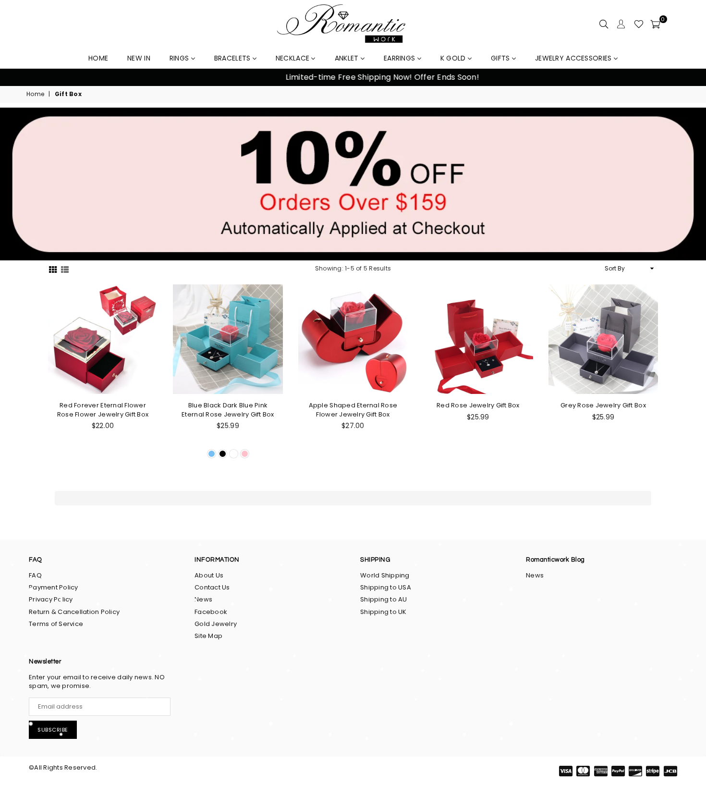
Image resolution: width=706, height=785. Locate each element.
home (98, 58)
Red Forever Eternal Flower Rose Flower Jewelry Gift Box (102, 409)
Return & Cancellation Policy (74, 611)
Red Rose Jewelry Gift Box (478, 405)
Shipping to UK (383, 611)
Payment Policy (53, 587)
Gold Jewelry (216, 623)
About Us (209, 575)
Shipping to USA (385, 587)
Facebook (211, 611)
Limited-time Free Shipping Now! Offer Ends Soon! (353, 77)
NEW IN (138, 58)
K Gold (454, 58)
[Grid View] (53, 268)
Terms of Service (56, 623)
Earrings (400, 58)
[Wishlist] (638, 24)
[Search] (603, 24)
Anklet (348, 58)
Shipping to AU (383, 599)
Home (35, 94)
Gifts (501, 58)
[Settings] (621, 24)
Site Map (208, 635)
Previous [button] (19, 77)
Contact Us (212, 587)
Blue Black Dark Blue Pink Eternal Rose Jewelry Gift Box (228, 409)
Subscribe (52, 730)
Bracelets (233, 58)
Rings (180, 58)
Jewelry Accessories (574, 58)
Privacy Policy (51, 599)
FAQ (35, 575)
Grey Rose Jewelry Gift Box (603, 405)
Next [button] (687, 77)
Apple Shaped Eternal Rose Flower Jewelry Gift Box (353, 409)
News (203, 599)
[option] (353, 77)
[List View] (65, 268)
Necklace (294, 58)
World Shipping (385, 575)
